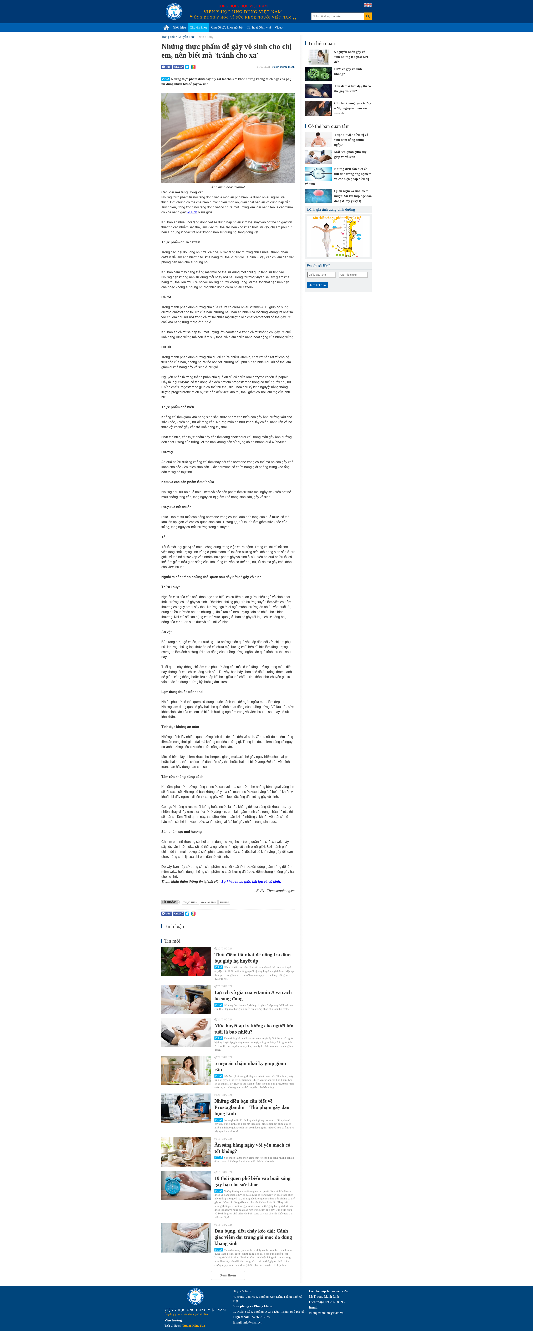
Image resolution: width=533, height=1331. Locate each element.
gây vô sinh (208, 902)
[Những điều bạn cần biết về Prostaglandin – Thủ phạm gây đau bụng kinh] (186, 1108)
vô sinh (192, 212)
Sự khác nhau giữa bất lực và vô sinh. (251, 881)
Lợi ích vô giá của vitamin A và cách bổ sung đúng (253, 995)
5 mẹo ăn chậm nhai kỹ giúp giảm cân (250, 1066)
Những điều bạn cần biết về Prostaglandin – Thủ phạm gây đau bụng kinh (251, 1107)
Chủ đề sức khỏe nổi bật (227, 27)
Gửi (168, 67)
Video (279, 27)
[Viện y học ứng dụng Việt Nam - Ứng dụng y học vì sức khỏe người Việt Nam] (174, 11)
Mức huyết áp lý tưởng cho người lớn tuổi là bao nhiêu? (253, 1029)
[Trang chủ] (166, 27)
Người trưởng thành (283, 66)
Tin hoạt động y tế (259, 27)
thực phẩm (190, 902)
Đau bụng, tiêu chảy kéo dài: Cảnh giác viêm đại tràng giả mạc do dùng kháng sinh (253, 1237)
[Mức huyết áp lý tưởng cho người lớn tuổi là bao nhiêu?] (186, 1032)
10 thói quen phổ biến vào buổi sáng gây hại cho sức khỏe (252, 1181)
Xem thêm (228, 1275)
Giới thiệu (179, 27)
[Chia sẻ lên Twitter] (187, 67)
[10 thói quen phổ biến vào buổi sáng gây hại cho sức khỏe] (186, 1185)
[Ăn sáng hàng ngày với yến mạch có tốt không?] (186, 1152)
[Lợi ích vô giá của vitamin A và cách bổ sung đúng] (186, 999)
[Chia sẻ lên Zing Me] (193, 67)
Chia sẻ (178, 67)
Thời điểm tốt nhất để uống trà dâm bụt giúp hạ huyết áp (252, 958)
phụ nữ (224, 902)
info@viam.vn (252, 1322)
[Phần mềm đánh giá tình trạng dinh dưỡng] (338, 236)
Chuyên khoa (198, 27)
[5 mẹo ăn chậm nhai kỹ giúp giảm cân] (186, 1070)
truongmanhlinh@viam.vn (326, 1313)
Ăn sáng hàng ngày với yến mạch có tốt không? (252, 1148)
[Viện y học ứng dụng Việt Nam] (195, 1296)
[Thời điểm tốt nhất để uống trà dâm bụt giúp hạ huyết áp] (186, 961)
